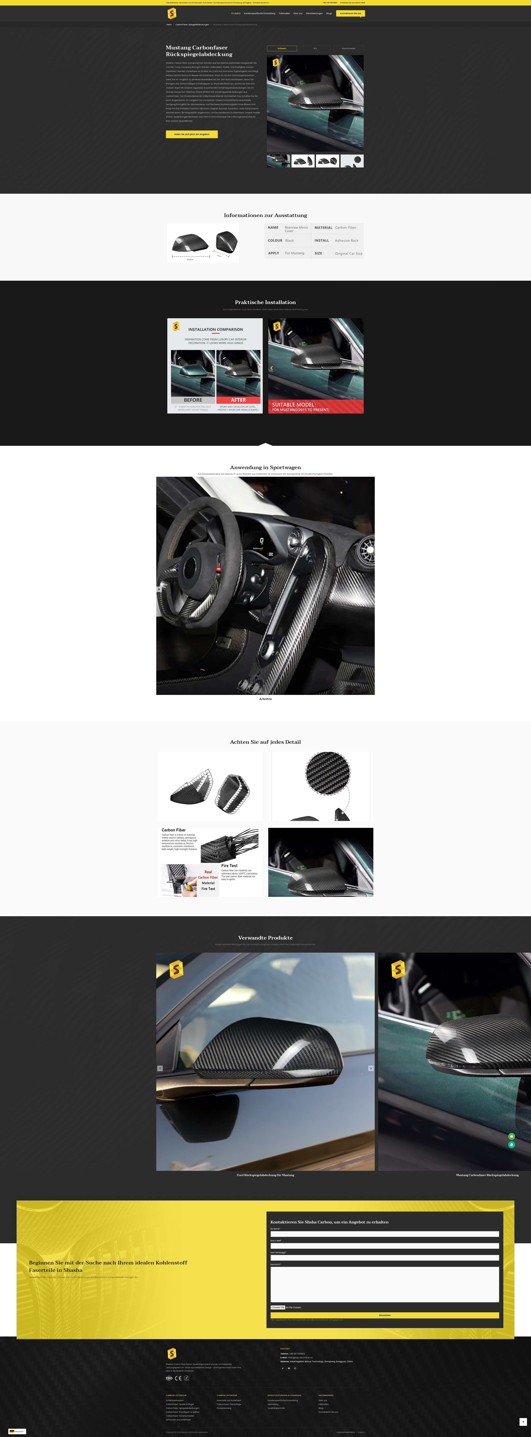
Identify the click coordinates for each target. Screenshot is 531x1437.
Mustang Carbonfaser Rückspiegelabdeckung (487, 1175)
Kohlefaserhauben (175, 1400)
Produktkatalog (224, 1408)
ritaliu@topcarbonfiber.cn (300, 1357)
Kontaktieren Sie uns (350, 13)
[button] (271, 368)
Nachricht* (276, 1264)
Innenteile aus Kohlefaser (229, 1400)
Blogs (329, 13)
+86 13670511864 (330, 3)
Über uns (297, 13)
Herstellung (273, 1404)
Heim (169, 24)
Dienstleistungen (314, 13)
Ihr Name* (275, 1229)
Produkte (235, 13)
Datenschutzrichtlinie (346, 1432)
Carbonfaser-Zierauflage (229, 1404)
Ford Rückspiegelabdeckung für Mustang (265, 1175)
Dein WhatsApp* (278, 1253)
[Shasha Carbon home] (172, 13)
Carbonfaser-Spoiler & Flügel (180, 1404)
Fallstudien (284, 13)
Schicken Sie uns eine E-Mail (352, 3)
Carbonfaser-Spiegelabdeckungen (192, 24)
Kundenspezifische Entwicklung (259, 13)
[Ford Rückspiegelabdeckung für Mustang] (265, 1061)
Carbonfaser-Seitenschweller (180, 1415)
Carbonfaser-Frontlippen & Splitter (182, 1412)
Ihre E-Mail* (276, 1241)
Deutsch (19, 1431)
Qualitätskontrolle (276, 1408)
